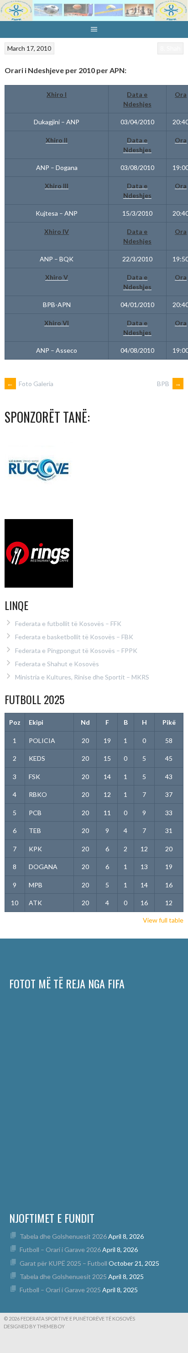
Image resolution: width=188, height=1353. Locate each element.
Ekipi (36, 722)
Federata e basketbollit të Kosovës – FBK (74, 637)
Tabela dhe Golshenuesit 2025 (63, 1276)
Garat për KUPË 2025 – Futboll (63, 1263)
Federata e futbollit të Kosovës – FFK (68, 623)
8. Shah (170, 48)
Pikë (169, 722)
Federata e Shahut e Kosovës (57, 664)
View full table (163, 920)
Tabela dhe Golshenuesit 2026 (63, 1236)
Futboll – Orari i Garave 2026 (60, 1249)
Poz (15, 722)
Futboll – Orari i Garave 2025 (60, 1290)
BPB (169, 383)
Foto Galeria (30, 383)
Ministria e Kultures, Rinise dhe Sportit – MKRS (82, 677)
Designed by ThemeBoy (34, 1326)
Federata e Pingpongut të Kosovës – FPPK (76, 650)
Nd (85, 722)
